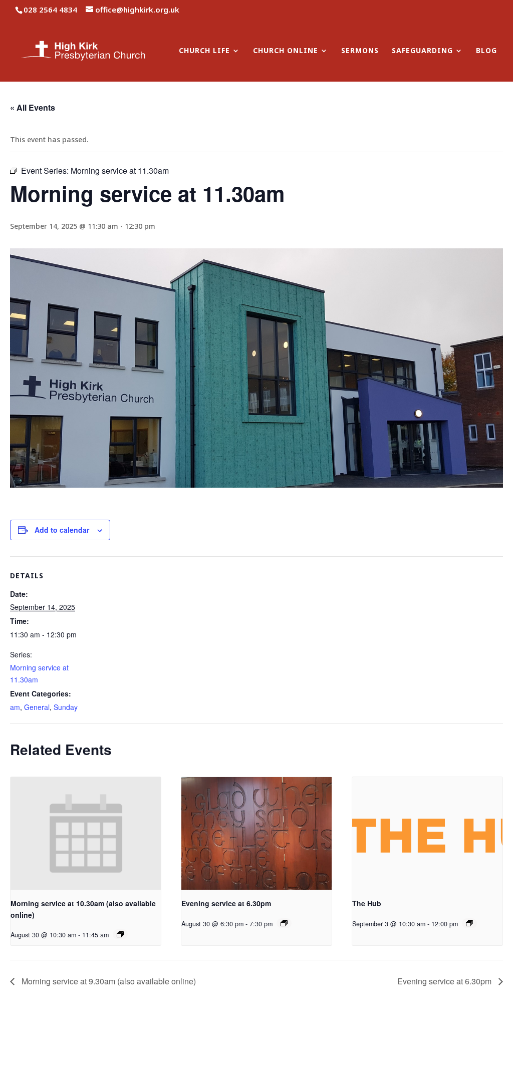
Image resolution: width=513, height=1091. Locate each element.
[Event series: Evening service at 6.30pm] (284, 923)
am (15, 707)
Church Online (285, 51)
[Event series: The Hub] (469, 923)
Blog (486, 51)
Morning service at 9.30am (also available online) (108, 981)
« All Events (32, 107)
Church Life (204, 51)
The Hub (366, 903)
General (37, 707)
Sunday (66, 707)
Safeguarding (422, 51)
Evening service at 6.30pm (226, 903)
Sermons (360, 51)
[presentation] (86, 833)
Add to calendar (62, 530)
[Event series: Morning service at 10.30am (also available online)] (120, 934)
